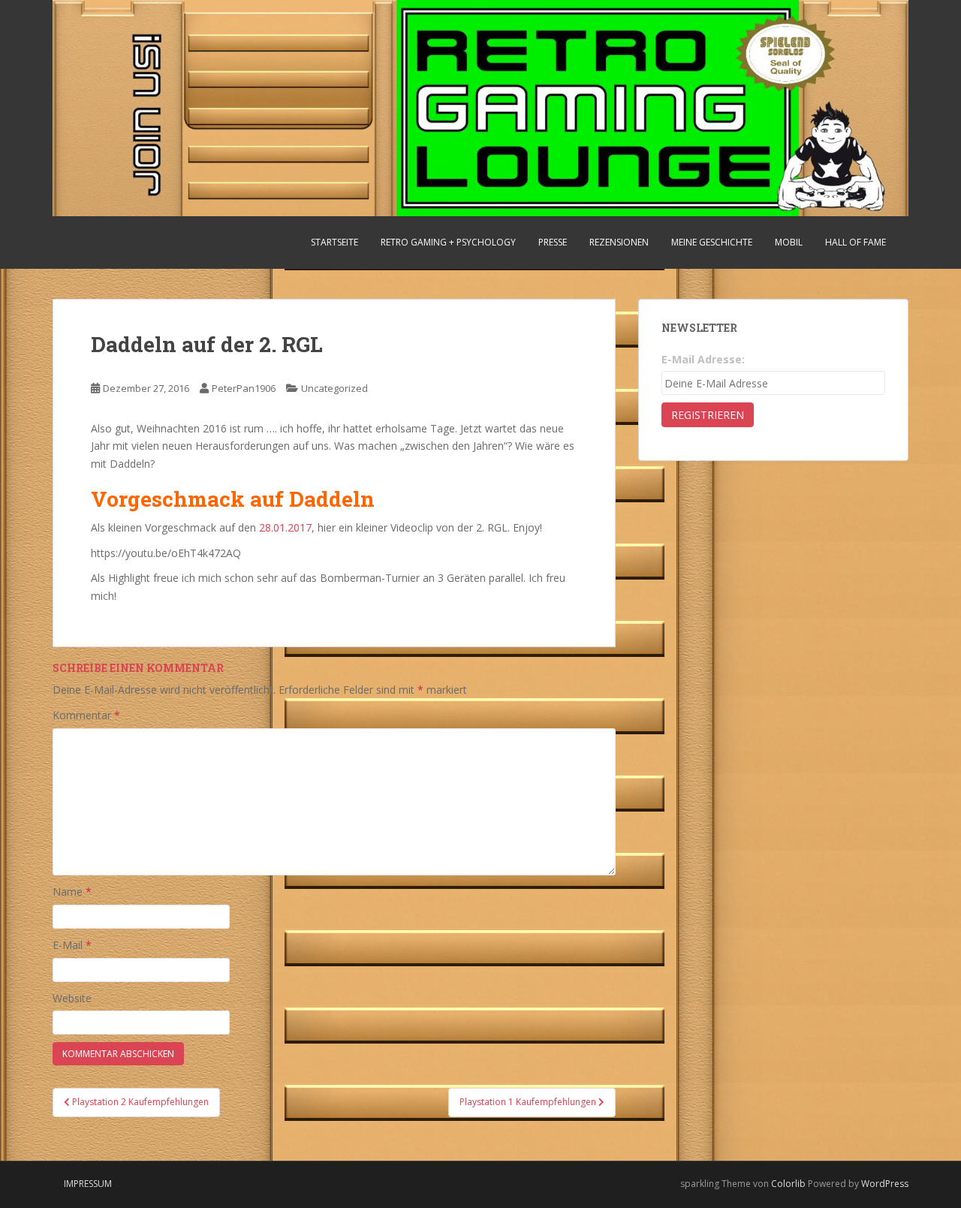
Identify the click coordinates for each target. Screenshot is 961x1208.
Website (72, 998)
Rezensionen (619, 242)
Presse (552, 242)
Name (72, 891)
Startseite (334, 242)
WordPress (884, 1183)
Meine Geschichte (711, 242)
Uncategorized (334, 388)
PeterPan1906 (244, 388)
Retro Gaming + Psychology (448, 242)
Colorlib (788, 1183)
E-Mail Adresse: (703, 359)
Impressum (88, 1183)
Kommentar (86, 715)
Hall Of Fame (855, 242)
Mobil (789, 242)
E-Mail (72, 945)
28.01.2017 (285, 527)
